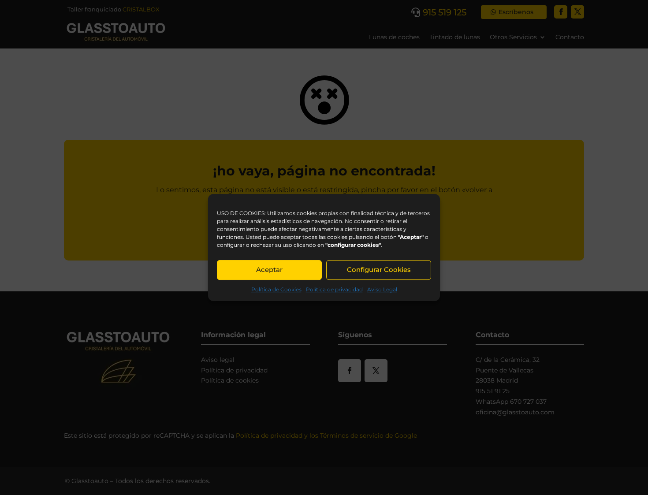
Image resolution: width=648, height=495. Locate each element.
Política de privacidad (334, 289)
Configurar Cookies (379, 269)
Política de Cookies (276, 289)
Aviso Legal (382, 289)
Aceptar (269, 269)
